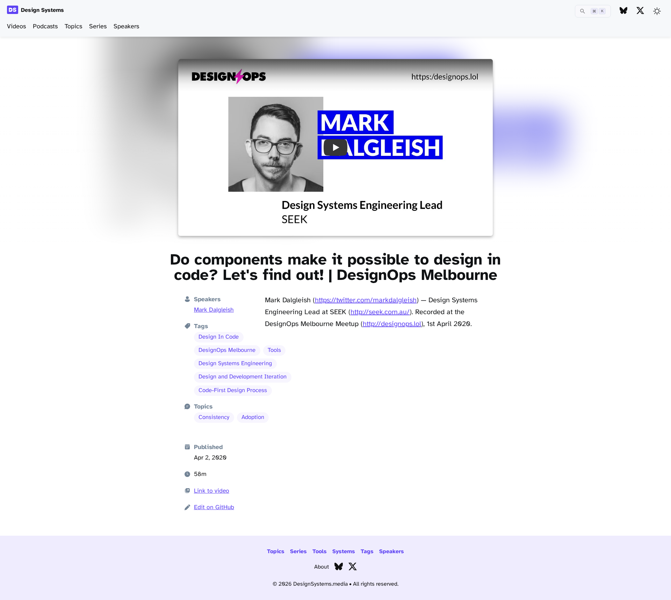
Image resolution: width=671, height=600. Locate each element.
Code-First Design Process (233, 390)
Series (98, 26)
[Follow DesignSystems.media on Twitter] (640, 11)
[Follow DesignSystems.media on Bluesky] (623, 11)
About (321, 567)
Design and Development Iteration (243, 377)
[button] (335, 147)
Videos (16, 26)
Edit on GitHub (214, 507)
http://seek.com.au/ (380, 312)
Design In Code (219, 337)
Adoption (252, 417)
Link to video (211, 491)
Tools (274, 350)
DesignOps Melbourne (227, 350)
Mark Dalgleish (214, 310)
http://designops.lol (392, 324)
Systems (343, 552)
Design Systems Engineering (235, 364)
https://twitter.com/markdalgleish (366, 300)
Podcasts (45, 26)
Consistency (214, 417)
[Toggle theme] (657, 11)
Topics (73, 26)
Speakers (126, 26)
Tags (367, 552)
